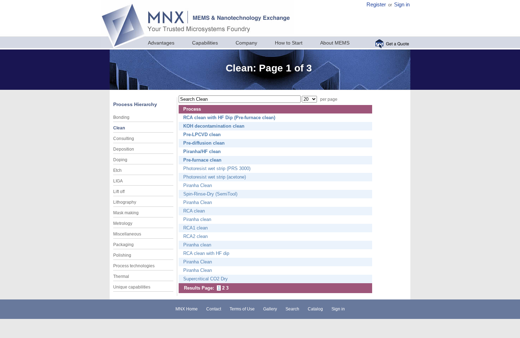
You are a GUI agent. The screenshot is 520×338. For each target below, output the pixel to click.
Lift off (119, 191)
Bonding (121, 117)
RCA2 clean (195, 236)
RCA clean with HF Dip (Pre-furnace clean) (229, 117)
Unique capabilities (131, 287)
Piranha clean (197, 219)
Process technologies (134, 265)
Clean (119, 128)
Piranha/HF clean (202, 151)
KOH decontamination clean (213, 126)
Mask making (126, 212)
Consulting (123, 138)
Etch (117, 170)
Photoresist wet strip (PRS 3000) (216, 168)
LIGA (118, 181)
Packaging (123, 244)
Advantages (161, 43)
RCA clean (194, 211)
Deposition (123, 149)
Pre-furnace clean (202, 160)
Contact (213, 309)
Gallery (270, 309)
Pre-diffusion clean (204, 143)
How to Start (288, 43)
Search (292, 309)
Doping (120, 159)
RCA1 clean (195, 228)
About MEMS (334, 43)
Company (246, 43)
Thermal (121, 276)
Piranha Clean (197, 185)
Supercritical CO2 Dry (205, 278)
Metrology (122, 223)
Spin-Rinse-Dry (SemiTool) (210, 194)
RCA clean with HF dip (206, 253)
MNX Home (186, 309)
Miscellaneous (127, 234)
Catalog (315, 309)
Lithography (124, 202)
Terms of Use (242, 309)
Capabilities (205, 43)
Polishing (122, 255)
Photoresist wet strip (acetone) (214, 177)
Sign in (402, 4)
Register (376, 4)
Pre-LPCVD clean (202, 134)
